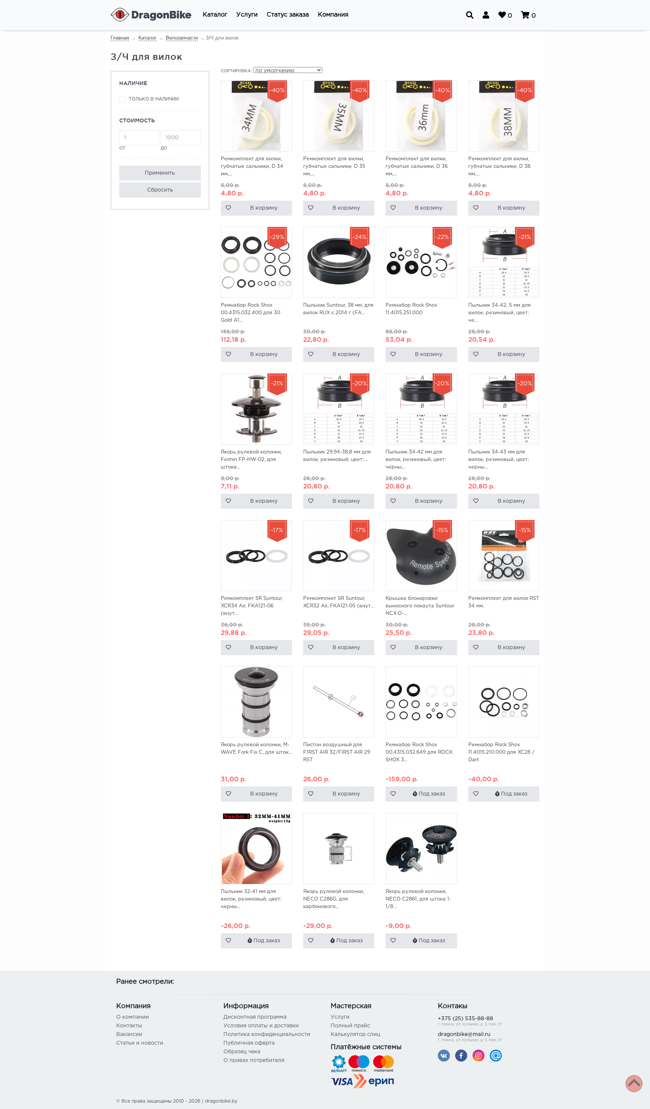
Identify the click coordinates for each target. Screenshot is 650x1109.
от (122, 148)
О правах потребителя (253, 1060)
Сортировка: (236, 71)
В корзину (264, 208)
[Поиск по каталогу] (469, 15)
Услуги (340, 1017)
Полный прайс (350, 1026)
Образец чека (241, 1052)
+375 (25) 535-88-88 (470, 1021)
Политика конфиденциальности (266, 1034)
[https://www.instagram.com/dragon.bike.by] (478, 1055)
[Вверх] (634, 1083)
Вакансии (129, 1034)
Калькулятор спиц (355, 1034)
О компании (132, 1017)
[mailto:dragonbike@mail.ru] (496, 1055)
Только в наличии (154, 99)
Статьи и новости (139, 1043)
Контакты (129, 1026)
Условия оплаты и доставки (261, 1026)
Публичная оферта (249, 1043)
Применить (160, 173)
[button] (215, 15)
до (164, 148)
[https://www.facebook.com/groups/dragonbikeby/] (461, 1055)
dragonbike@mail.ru (470, 1037)
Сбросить (160, 190)
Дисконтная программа (255, 1017)
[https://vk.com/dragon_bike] (444, 1055)
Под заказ (431, 794)
